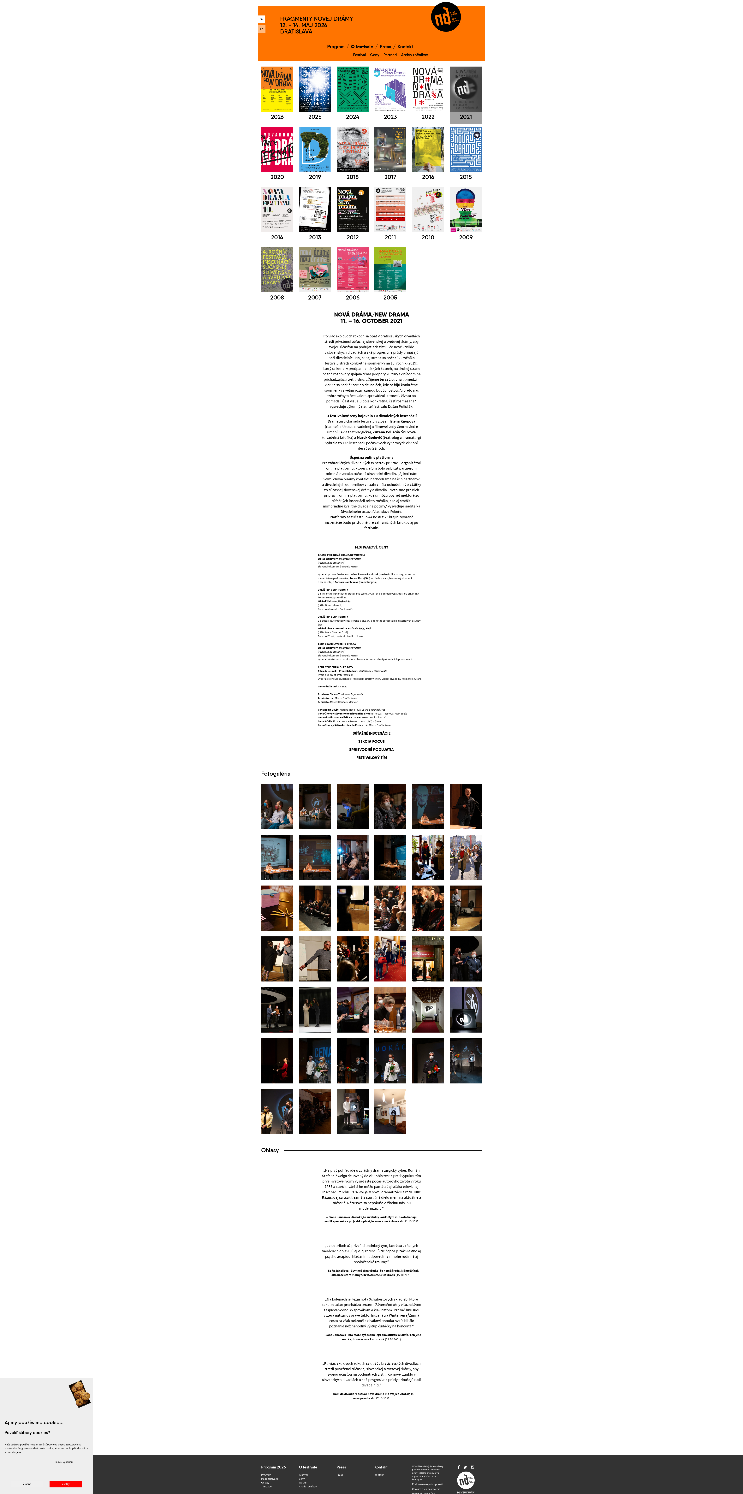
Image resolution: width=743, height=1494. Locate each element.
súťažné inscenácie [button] (371, 733)
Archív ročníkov (414, 54)
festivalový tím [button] (371, 757)
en (262, 29)
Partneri (390, 54)
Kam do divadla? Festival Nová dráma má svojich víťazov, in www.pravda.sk (373, 1396)
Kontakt (405, 47)
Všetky (66, 1484)
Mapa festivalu (269, 1479)
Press (385, 47)
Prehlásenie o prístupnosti (427, 1484)
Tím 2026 (266, 1486)
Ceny (374, 54)
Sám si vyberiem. (64, 1462)
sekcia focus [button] (371, 741)
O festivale (362, 47)
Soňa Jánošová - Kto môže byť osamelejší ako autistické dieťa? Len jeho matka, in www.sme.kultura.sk (373, 1337)
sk (261, 19)
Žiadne (27, 1484)
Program (335, 47)
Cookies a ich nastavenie (426, 1489)
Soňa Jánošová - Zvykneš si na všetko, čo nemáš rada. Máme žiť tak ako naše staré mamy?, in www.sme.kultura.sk (373, 1273)
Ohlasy (265, 1483)
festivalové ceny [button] (371, 547)
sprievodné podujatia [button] (371, 749)
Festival (359, 54)
